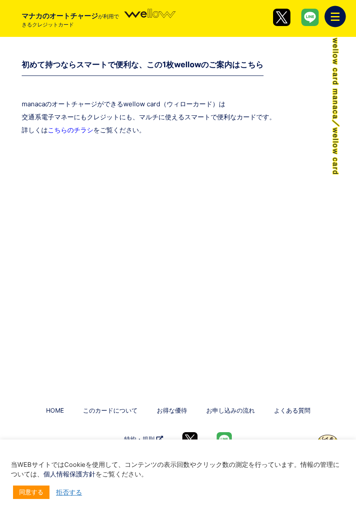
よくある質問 (292, 410)
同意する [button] (31, 492)
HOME (55, 410)
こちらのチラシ (70, 130)
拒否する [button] (69, 492)
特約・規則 (140, 439)
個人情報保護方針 (69, 474)
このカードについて (110, 410)
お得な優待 (172, 410)
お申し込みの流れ (230, 410)
